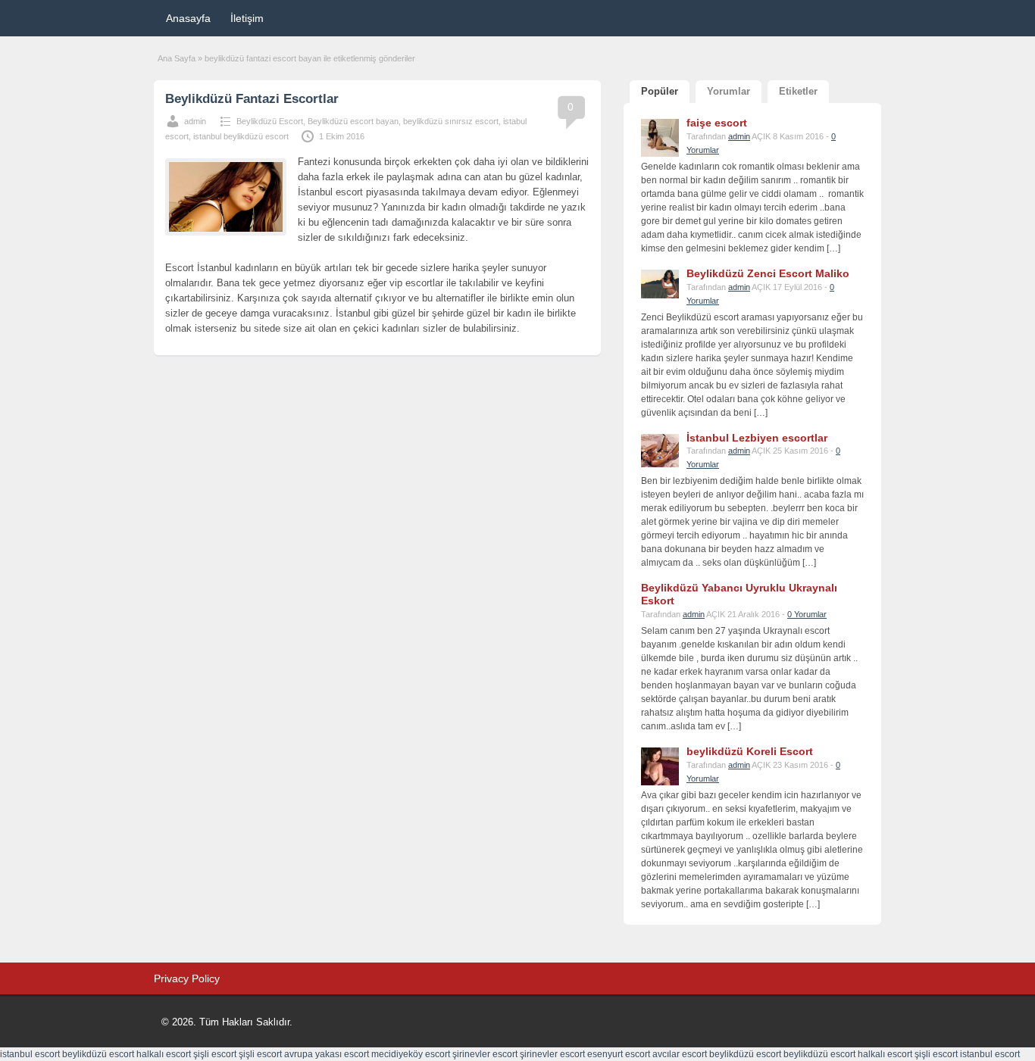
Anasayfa (188, 18)
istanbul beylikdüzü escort (241, 136)
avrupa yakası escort (326, 1054)
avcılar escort (679, 1054)
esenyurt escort (618, 1054)
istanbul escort (30, 1054)
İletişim (247, 18)
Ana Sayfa (176, 58)
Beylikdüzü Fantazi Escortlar (252, 99)
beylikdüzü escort (98, 1054)
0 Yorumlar (807, 614)
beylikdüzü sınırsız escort (451, 121)
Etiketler (798, 91)
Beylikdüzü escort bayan (353, 121)
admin (195, 121)
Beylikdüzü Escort (269, 121)
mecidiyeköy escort (410, 1054)
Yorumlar (728, 91)
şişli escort (214, 1054)
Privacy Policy (187, 978)
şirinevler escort (485, 1054)
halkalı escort (163, 1054)
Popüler (659, 91)
